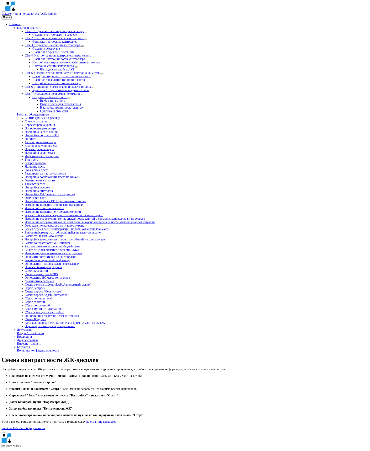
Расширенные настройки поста (45, 173)
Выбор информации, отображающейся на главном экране (63, 232)
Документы (24, 329)
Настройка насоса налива (41, 131)
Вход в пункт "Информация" (44, 308)
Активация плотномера (40, 142)
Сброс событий (35, 301)
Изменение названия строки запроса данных (54, 204)
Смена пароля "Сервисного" (43, 291)
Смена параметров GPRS (41, 274)
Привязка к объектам (54, 111)
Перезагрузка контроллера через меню (50, 326)
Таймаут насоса (35, 183)
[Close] (3, 432)
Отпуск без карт (35, 197)
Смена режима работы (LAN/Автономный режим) (58, 284)
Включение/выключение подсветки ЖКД (52, 249)
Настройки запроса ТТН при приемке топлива (55, 201)
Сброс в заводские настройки (44, 312)
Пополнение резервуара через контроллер (52, 315)
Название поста (35, 166)
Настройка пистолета (39, 190)
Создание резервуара (46, 48)
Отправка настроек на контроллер (54, 41)
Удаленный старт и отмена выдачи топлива (60, 90)
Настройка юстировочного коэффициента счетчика (66, 62)
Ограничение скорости (40, 180)
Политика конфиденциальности (38, 350)
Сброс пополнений (37, 305)
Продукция (24, 336)
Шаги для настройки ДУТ (57, 69)
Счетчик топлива (36, 121)
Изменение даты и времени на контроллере (53, 253)
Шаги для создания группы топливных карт (61, 76)
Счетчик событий (36, 270)
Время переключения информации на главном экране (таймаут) (66, 229)
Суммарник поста (36, 170)
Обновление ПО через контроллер (47, 277)
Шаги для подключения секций (53, 52)
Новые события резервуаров (43, 267)
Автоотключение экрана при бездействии (52, 246)
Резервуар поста (35, 163)
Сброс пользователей (39, 298)
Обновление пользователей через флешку (52, 263)
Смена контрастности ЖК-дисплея (47, 242)
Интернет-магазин (29, 343)
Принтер (30, 138)
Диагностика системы (39, 281)
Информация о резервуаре (42, 156)
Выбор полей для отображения (60, 104)
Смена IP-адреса (35, 319)
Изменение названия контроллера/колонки (53, 211)
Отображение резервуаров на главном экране (54, 225)
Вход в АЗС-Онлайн (30, 333)
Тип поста (31, 159)
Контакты (23, 347)
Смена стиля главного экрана (44, 236)
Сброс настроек (35, 288)
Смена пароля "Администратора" (47, 295)
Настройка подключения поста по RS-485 (52, 177)
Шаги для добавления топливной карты (58, 79)
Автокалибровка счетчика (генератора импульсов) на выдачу (65, 322)
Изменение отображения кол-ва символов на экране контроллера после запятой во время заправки (90, 222)
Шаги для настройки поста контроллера (58, 59)
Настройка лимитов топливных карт (56, 83)
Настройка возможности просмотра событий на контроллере (65, 239)
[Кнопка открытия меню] (3, 11)
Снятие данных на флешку (42, 118)
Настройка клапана (37, 187)
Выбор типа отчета (52, 100)
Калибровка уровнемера (41, 145)
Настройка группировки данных (61, 107)
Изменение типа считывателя (44, 208)
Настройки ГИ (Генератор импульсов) (50, 194)
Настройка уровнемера (40, 152)
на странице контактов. (101, 421)
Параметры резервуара (39, 149)
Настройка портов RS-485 (42, 135)
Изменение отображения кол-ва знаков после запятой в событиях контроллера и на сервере (85, 218)
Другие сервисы (27, 340)
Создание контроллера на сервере (54, 34)
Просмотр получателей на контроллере (50, 256)
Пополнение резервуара (40, 128)
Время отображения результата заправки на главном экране (64, 215)
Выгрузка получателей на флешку (47, 260)
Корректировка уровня (40, 124)
